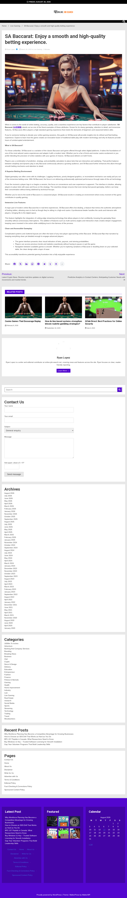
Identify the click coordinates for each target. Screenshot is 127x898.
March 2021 (9, 615)
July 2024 (8, 553)
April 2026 (8, 504)
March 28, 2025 (26, 49)
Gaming (7, 682)
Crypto (7, 662)
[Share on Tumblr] (50, 264)
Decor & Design (10, 664)
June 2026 (8, 498)
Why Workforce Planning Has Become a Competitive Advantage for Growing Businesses (38, 734)
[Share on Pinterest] (38, 264)
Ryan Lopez (10, 49)
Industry (7, 690)
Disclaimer (8, 770)
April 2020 (8, 626)
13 (104, 830)
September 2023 (10, 576)
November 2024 (10, 542)
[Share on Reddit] (44, 264)
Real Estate (8, 698)
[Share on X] (20, 264)
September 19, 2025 (53, 328)
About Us (8, 766)
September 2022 (10, 594)
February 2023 (10, 589)
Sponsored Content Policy (14, 790)
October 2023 (9, 574)
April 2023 (8, 584)
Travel (6, 716)
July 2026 (8, 496)
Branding (7, 651)
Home (6, 763)
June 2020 (8, 623)
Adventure (8, 646)
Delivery (7, 667)
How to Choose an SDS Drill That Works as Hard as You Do (27, 737)
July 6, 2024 (90, 328)
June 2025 (8, 527)
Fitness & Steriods (11, 680)
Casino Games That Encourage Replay (23, 321)
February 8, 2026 (12, 325)
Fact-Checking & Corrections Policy (18, 786)
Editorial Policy (10, 783)
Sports (6, 706)
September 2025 (10, 519)
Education (8, 669)
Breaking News (10, 654)
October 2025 (9, 516)
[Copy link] (62, 264)
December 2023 (10, 568)
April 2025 (8, 532)
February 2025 (10, 537)
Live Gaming (38, 49)
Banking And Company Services (16, 649)
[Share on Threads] (56, 264)
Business (7, 656)
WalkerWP (86, 895)
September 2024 (10, 548)
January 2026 (9, 511)
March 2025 (9, 535)
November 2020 (10, 618)
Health (6, 685)
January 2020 (9, 628)
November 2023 (10, 571)
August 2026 (9, 493)
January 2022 (9, 602)
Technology (8, 711)
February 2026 (10, 509)
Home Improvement (12, 688)
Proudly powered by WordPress (49, 895)
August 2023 (9, 579)
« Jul (91, 844)
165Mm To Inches (11, 643)
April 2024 (8, 561)
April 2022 (8, 600)
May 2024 (8, 558)
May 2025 (8, 529)
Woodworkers (9, 719)
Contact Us (8, 760)
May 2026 (8, 501)
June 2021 (8, 607)
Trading (7, 714)
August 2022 (9, 597)
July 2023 (8, 581)
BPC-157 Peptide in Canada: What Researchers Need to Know (29, 739)
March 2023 (9, 587)
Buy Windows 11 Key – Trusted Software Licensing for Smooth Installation (33, 742)
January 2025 (9, 540)
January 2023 (9, 592)
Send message (14, 474)
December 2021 (10, 605)
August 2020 (9, 620)
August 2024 (9, 550)
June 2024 (8, 555)
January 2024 (9, 566)
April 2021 (8, 613)
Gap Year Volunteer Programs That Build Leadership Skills (27, 744)
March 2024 (9, 563)
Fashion (7, 675)
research (7, 701)
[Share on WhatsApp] (32, 264)
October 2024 (9, 545)
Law (6, 693)
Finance (7, 677)
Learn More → (63, 371)
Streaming (8, 708)
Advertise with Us (11, 776)
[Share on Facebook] (14, 264)
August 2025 (9, 522)
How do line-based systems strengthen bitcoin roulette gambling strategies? (63, 322)
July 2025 (8, 524)
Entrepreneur (9, 672)
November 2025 (10, 514)
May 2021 (8, 610)
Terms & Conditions (12, 780)
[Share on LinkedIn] (26, 264)
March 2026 (9, 506)
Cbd (6, 659)
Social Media (9, 703)
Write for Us (9, 773)
